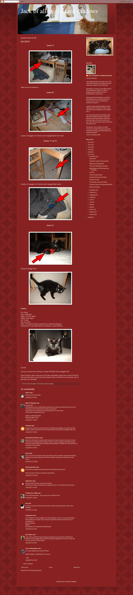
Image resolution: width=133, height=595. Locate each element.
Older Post (76, 567)
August (92, 197)
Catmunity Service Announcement (98, 161)
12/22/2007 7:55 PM (31, 498)
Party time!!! (92, 158)
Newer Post (24, 567)
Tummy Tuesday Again (95, 175)
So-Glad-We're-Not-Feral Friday (98, 182)
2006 (89, 217)
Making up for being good (96, 163)
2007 (89, 154)
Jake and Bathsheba (31, 548)
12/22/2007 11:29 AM (31, 461)
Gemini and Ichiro (30, 467)
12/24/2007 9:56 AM (31, 543)
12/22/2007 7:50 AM (31, 447)
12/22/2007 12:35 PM (31, 475)
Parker (27, 392)
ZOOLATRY (28, 481)
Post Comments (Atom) (34, 570)
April (91, 207)
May (91, 204)
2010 (89, 147)
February (92, 212)
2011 (89, 144)
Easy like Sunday (94, 179)
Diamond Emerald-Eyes (32, 437)
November (93, 190)
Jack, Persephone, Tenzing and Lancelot (100, 75)
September (93, 195)
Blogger (74, 581)
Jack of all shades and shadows (59, 10)
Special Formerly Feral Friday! (97, 177)
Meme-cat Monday (94, 187)
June (91, 202)
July (91, 199)
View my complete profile (93, 135)
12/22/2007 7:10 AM (31, 420)
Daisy (27, 453)
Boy (26, 503)
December (93, 156)
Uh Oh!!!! (91, 172)
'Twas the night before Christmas (98, 166)
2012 (89, 142)
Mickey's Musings (30, 403)
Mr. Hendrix (28, 534)
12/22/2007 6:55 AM (31, 397)
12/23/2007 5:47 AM (31, 510)
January (92, 214)
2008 (89, 152)
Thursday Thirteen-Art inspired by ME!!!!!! (100, 184)
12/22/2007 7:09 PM (31, 487)
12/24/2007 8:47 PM (31, 560)
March (91, 209)
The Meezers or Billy (31, 493)
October (92, 192)
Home (50, 567)
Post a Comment (28, 564)
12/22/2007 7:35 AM (31, 432)
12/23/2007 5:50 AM (31, 529)
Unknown (28, 425)
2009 (89, 149)
